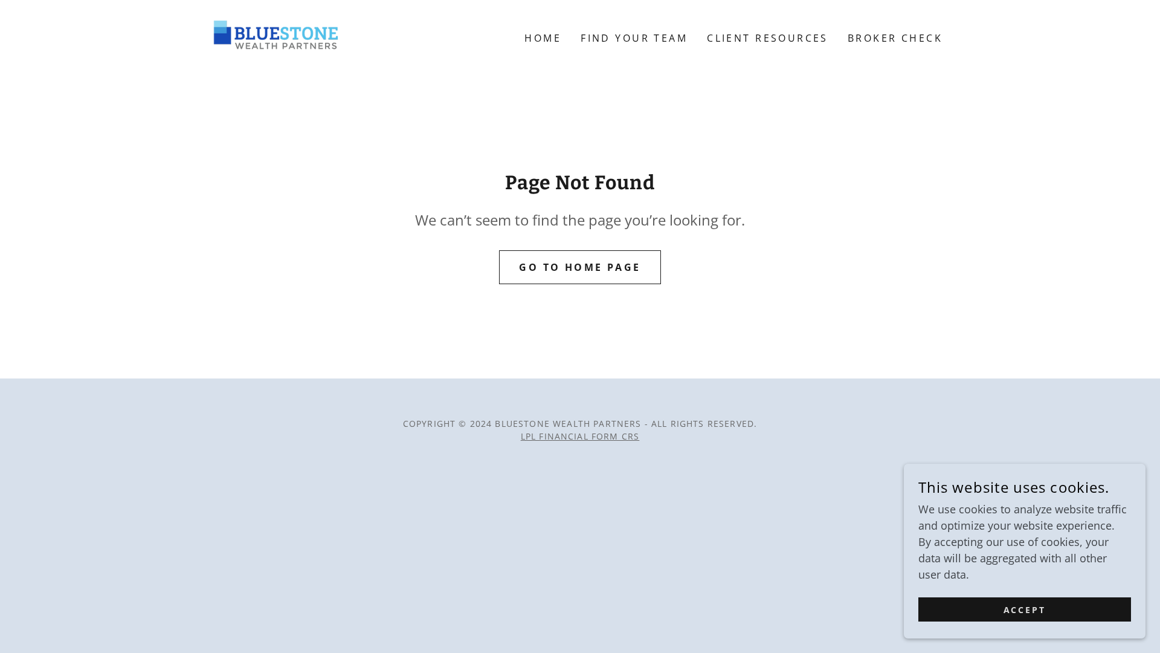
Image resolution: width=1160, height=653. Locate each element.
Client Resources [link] (767, 38)
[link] (274, 37)
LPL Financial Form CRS (580, 436)
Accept (1025, 610)
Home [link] (542, 38)
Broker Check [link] (895, 38)
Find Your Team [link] (634, 38)
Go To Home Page (579, 267)
